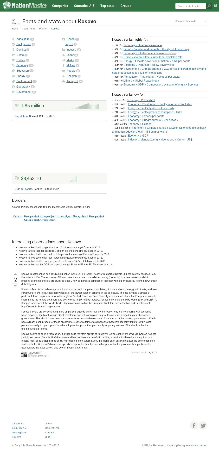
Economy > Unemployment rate (143, 45)
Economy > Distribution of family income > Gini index (160, 104)
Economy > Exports (139, 124)
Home (15, 28)
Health (71, 39)
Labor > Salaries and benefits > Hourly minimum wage (156, 49)
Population (21, 116)
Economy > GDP (138, 135)
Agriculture (23, 39)
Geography (23, 86)
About (48, 423)
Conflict (21, 49)
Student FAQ (52, 428)
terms (203, 445)
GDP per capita (23, 189)
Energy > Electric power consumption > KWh (155, 112)
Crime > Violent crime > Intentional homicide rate (153, 57)
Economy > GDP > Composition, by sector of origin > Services (161, 84)
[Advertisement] (59, 149)
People (71, 70)
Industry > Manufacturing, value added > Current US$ (160, 139)
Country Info (28, 28)
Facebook (194, 425)
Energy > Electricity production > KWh (151, 108)
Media (70, 60)
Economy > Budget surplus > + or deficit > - (154, 120)
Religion (72, 76)
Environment (24, 81)
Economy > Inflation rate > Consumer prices (150, 53)
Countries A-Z (19, 428)
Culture (20, 60)
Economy (22, 65)
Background (23, 44)
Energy (20, 76)
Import (69, 44)
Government (23, 92)
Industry (71, 49)
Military (71, 65)
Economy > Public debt (141, 100)
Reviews (16, 436)
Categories (60, 5)
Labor (70, 55)
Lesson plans (19, 432)
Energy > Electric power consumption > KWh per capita (157, 61)
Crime (20, 55)
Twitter (203, 425)
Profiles (43, 28)
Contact (49, 432)
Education (22, 70)
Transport (72, 81)
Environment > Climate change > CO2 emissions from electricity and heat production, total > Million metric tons (159, 71)
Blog (47, 436)
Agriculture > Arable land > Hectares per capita (152, 76)
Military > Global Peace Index (141, 80)
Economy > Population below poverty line (149, 65)
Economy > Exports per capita (146, 116)
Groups (126, 5)
